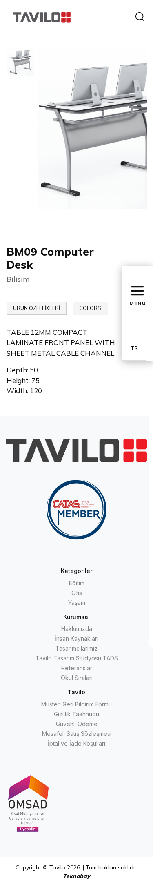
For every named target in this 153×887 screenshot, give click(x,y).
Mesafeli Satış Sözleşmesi (76, 733)
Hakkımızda (76, 628)
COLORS (90, 308)
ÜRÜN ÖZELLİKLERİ (36, 308)
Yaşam (76, 602)
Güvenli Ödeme (77, 723)
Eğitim (76, 582)
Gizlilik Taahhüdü (76, 714)
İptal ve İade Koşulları (76, 743)
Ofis (76, 592)
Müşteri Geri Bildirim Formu (76, 704)
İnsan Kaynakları (76, 638)
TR (134, 348)
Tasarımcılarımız (76, 648)
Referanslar (76, 667)
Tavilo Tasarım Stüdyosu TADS (76, 658)
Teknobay (76, 876)
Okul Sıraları (77, 677)
